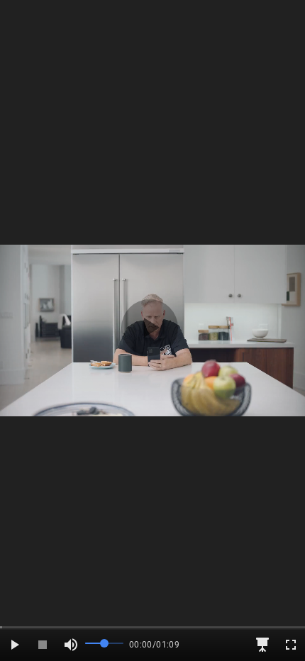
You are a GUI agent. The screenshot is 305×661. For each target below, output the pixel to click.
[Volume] (71, 645)
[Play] (14, 645)
